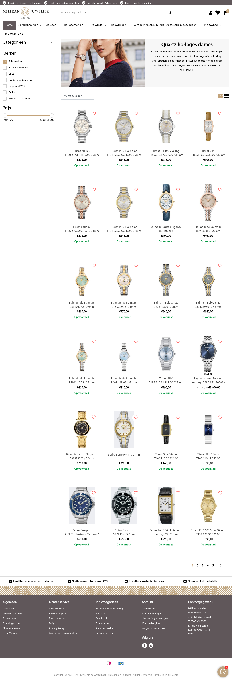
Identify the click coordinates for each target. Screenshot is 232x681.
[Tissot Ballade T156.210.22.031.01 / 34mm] (81, 202)
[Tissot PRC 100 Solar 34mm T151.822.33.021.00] (208, 505)
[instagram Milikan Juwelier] (151, 645)
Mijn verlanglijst (151, 623)
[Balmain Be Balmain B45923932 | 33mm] (124, 278)
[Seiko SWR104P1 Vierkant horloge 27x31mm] (166, 505)
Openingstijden (12, 623)
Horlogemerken (105, 633)
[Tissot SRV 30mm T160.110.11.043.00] (208, 429)
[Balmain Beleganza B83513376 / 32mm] (166, 278)
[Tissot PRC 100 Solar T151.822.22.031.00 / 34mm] (124, 202)
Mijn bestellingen (152, 613)
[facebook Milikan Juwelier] (144, 645)
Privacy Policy (57, 628)
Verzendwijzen (57, 613)
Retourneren (56, 608)
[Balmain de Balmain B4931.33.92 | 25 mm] (124, 353)
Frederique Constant (21, 80)
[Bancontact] (121, 665)
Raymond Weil (17, 86)
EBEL (11, 74)
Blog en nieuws (11, 628)
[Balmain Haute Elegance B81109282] (166, 202)
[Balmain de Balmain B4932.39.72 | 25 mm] (81, 353)
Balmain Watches (18, 67)
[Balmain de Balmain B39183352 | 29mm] (208, 202)
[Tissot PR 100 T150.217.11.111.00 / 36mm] (81, 126)
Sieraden (101, 613)
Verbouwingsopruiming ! (110, 608)
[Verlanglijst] (217, 12)
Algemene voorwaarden (63, 633)
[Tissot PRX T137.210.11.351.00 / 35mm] (166, 353)
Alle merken (16, 61)
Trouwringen (10, 618)
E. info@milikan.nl (198, 626)
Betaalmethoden (59, 618)
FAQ (51, 623)
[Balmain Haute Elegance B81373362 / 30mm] (81, 429)
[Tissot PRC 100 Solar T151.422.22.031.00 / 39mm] (124, 126)
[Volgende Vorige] (226, 567)
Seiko (12, 92)
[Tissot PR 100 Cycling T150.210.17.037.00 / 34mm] (166, 126)
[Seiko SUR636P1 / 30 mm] (124, 429)
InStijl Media (171, 675)
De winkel (8, 608)
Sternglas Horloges (20, 98)
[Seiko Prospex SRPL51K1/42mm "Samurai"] (81, 505)
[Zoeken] (169, 12)
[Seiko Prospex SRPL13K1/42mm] (124, 505)
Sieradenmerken (105, 628)
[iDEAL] (110, 665)
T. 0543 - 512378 (197, 621)
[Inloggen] (210, 12)
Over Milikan (10, 633)
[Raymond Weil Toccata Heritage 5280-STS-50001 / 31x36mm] (208, 353)
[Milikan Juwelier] (26, 13)
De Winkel (101, 618)
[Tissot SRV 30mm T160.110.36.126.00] (166, 429)
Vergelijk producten (153, 628)
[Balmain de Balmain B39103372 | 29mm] (81, 278)
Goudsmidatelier (12, 613)
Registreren (148, 608)
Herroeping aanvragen (155, 618)
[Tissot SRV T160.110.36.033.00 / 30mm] (208, 126)
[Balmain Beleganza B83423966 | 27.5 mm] (208, 278)
